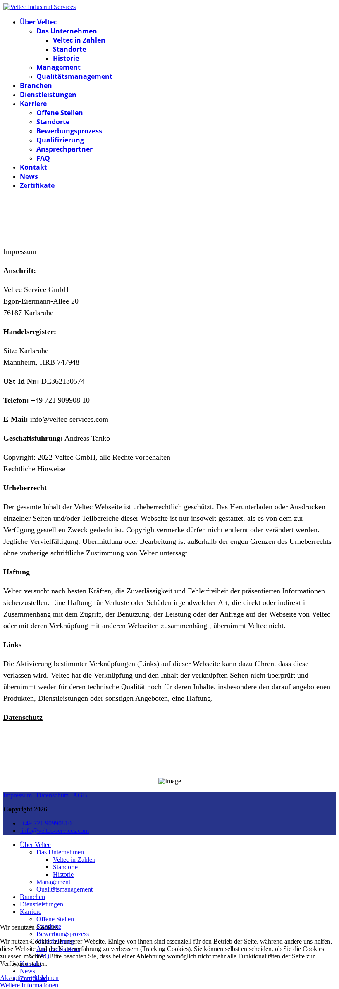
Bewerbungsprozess (69, 130)
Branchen (36, 85)
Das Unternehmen (66, 31)
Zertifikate (37, 185)
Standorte (69, 49)
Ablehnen (46, 977)
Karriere (33, 103)
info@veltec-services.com (69, 419)
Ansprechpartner (64, 149)
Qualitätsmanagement (74, 76)
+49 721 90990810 (46, 823)
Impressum (17, 795)
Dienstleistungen (48, 94)
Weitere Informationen (29, 985)
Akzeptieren (16, 977)
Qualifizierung (60, 140)
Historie (66, 58)
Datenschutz (52, 795)
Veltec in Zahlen (79, 40)
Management (58, 67)
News (29, 176)
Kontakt (33, 167)
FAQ (43, 158)
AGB (80, 795)
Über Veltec (38, 21)
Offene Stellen (59, 112)
